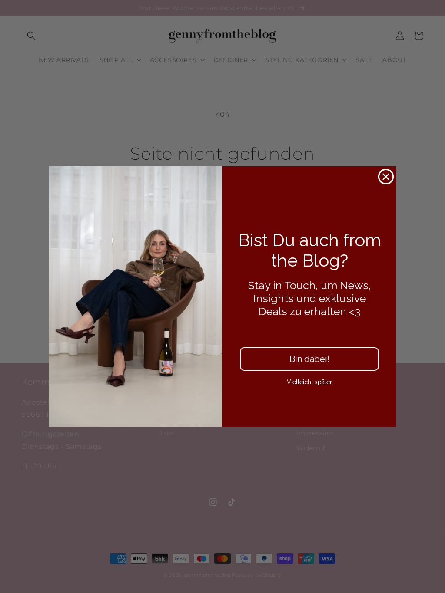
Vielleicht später (309, 382)
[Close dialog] (386, 177)
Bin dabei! (309, 359)
